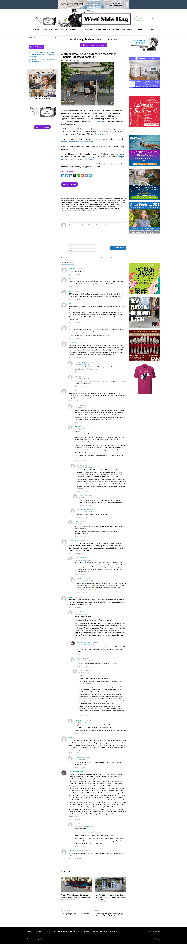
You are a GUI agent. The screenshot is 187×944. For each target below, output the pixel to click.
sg (88, 498)
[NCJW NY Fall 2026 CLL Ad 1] (144, 184)
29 (125, 60)
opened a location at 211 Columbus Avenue (77, 142)
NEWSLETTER (51, 931)
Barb (84, 759)
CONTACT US (40, 931)
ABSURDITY (139, 29)
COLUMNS (115, 29)
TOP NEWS (36, 29)
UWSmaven (86, 364)
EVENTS (81, 931)
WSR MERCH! (62, 931)
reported (79, 131)
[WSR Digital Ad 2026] (144, 345)
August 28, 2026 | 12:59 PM (104, 902)
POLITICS (106, 29)
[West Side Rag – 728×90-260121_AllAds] (93, 4)
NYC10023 (88, 467)
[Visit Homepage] (101, 18)
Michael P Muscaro (88, 826)
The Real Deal (97, 121)
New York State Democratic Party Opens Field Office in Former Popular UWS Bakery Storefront (110, 897)
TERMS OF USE (103, 931)
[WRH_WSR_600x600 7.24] (144, 72)
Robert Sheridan (89, 644)
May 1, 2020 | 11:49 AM (68, 60)
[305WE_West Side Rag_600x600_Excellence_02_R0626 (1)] (42, 84)
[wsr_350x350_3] (144, 111)
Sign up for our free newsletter (93, 45)
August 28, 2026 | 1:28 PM (70, 899)
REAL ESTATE (83, 29)
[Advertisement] (144, 248)
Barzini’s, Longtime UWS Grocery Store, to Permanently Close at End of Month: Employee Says (41, 54)
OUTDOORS (73, 29)
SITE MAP (113, 931)
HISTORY (130, 29)
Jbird (89, 673)
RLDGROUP (156, 931)
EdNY (84, 614)
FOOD (56, 29)
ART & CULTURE (95, 29)
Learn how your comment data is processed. (98, 258)
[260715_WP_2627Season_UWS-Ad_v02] (144, 312)
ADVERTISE (72, 931)
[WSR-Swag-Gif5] (144, 379)
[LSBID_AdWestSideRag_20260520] (144, 278)
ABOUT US (149, 29)
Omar (84, 407)
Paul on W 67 (89, 581)
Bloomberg (103, 134)
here (96, 210)
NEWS (79, 60)
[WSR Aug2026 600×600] (144, 151)
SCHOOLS (63, 29)
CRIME (123, 29)
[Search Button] (56, 37)
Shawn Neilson (87, 560)
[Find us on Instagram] (159, 17)
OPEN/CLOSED (47, 29)
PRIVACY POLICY (91, 931)
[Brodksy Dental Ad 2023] (144, 218)
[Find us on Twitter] (156, 17)
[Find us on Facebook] (152, 17)
